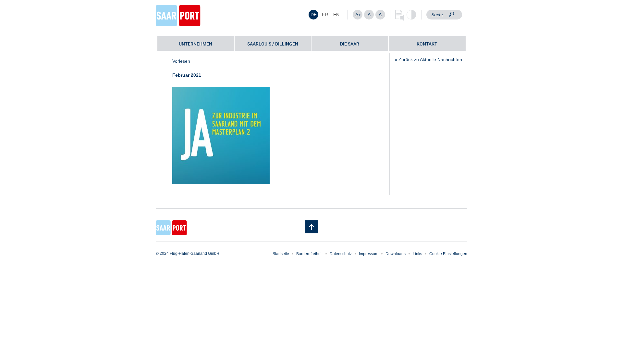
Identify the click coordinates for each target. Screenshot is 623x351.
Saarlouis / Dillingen (272, 44)
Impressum (368, 254)
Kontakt (427, 44)
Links (417, 254)
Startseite (281, 254)
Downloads (395, 254)
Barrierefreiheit (309, 254)
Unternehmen (195, 44)
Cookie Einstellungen (448, 254)
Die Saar (349, 44)
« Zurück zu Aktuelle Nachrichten (428, 59)
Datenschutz (341, 254)
